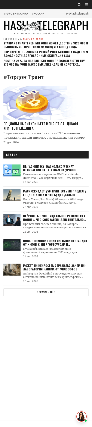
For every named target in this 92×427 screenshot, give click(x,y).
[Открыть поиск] (79, 4)
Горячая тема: (23, 38)
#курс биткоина (15, 13)
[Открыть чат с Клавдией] (81, 416)
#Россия (37, 13)
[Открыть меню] (86, 5)
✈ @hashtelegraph (77, 13)
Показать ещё (46, 292)
